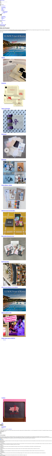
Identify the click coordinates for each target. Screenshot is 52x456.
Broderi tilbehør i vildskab (7, 185)
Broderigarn (4, 134)
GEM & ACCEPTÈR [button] (2, 455)
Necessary (2, 439)
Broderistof (4, 159)
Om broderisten (3, 16)
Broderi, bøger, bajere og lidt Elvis (8, 338)
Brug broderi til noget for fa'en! (8, 236)
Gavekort (3, 397)
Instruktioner (3, 18)
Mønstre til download (6, 108)
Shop (2, 22)
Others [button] (1, 453)
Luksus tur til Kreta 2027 (6, 312)
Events (2, 17)
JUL (2, 423)
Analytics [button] (1, 449)
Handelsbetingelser (4, 426)
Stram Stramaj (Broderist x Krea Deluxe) (10, 287)
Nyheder (3, 57)
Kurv (2, 23)
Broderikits (4, 83)
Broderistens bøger (5, 261)
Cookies (3, 427)
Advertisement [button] (2, 451)
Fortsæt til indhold (2, 0)
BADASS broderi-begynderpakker (8, 210)
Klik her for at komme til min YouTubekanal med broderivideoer (18, 30)
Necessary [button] (1, 438)
